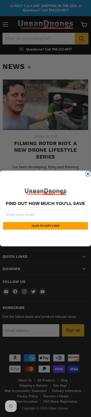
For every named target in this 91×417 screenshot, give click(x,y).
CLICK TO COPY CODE (45, 225)
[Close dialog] (87, 173)
